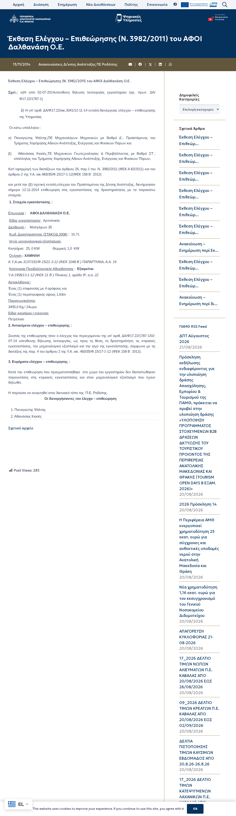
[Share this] (140, 65)
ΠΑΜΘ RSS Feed (193, 326)
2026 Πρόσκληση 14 (198, 504)
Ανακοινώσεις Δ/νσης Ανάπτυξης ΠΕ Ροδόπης (77, 64)
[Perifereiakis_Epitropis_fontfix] (216, 18)
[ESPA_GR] (199, 5)
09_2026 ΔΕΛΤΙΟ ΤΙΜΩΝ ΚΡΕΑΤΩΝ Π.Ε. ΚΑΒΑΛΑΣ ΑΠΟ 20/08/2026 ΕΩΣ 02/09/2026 (199, 714)
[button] (224, 4)
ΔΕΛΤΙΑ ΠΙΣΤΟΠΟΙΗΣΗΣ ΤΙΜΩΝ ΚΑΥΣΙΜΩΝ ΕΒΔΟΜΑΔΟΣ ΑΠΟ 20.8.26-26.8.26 (196, 753)
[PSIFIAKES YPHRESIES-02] (129, 18)
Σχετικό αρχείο (20, 428)
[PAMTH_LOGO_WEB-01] (30, 18)
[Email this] (130, 65)
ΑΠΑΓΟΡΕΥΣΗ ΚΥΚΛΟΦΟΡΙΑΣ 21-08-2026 (196, 637)
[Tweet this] (150, 65)
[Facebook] (175, 4)
